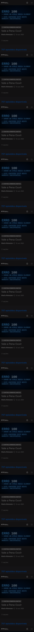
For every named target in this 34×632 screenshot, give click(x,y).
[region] (17, 316)
